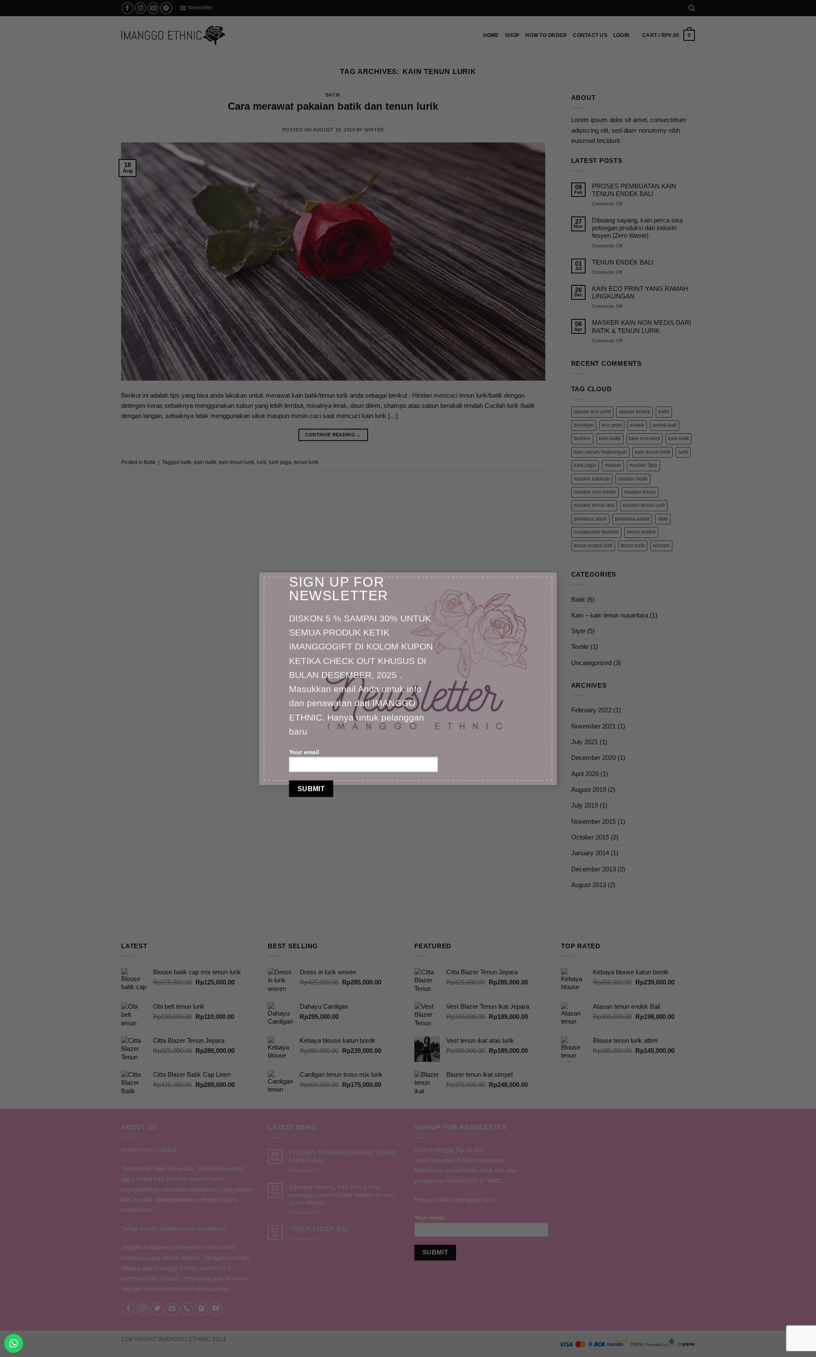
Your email (304, 751)
